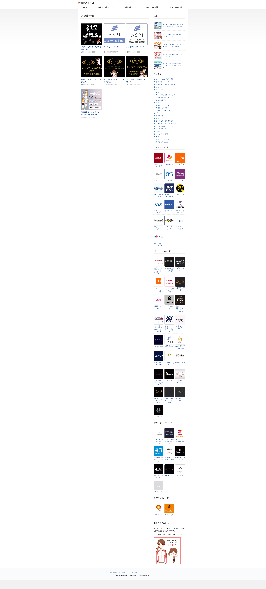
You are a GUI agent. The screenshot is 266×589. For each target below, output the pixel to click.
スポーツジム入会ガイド (105, 7)
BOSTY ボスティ (169, 307)
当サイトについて (124, 572)
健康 (157, 118)
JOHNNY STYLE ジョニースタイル (158, 382)
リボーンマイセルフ (180, 327)
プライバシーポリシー (149, 572)
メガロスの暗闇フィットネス (169, 441)
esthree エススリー (158, 347)
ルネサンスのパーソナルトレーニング (169, 290)
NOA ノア (158, 492)
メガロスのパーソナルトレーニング (169, 270)
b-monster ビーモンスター (169, 458)
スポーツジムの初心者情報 (165, 79)
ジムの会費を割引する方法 (165, 121)
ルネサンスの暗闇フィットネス (180, 441)
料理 (157, 137)
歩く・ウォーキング (164, 110)
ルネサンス (169, 164)
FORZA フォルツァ (180, 363)
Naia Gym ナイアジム (158, 363)
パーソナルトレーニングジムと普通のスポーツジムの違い (173, 45)
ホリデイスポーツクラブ (158, 244)
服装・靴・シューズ (162, 82)
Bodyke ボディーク (169, 381)
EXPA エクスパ (169, 476)
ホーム (85, 7)
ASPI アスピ (169, 346)
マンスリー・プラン (111, 47)
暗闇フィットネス (163, 97)
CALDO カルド (169, 516)
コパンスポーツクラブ (180, 228)
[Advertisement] (133, 584)
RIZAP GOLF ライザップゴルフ (158, 400)
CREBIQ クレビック (158, 307)
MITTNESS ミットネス (158, 476)
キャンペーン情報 (162, 134)
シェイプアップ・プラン (135, 47)
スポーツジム (162, 92)
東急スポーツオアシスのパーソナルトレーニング (180, 309)
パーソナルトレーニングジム (167, 95)
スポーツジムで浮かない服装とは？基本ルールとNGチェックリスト (173, 65)
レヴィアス (158, 416)
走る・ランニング (163, 108)
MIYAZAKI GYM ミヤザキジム (169, 400)
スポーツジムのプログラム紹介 (166, 123)
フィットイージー (158, 228)
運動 (157, 102)
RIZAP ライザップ (180, 289)
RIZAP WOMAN (180, 381)
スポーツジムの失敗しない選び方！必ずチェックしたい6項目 (173, 25)
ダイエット (159, 116)
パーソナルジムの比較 (176, 7)
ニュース (159, 87)
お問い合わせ (136, 572)
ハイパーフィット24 (169, 228)
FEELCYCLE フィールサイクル (158, 441)
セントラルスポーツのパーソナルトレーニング (158, 329)
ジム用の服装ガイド (130, 7)
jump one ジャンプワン (180, 458)
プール (158, 113)
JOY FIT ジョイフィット (169, 195)
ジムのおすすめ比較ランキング (166, 84)
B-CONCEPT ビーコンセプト (169, 364)
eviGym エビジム (180, 399)
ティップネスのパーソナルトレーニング (158, 290)
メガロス (159, 180)
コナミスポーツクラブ (158, 165)
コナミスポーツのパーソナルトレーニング (158, 271)
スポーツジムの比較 (152, 7)
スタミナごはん (163, 142)
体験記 (158, 131)
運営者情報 (113, 572)
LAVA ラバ (158, 515)
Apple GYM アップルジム (180, 347)
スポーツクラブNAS (158, 212)
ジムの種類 (159, 89)
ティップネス (180, 164)
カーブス (180, 180)
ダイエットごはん (163, 139)
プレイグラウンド (180, 476)
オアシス (169, 180)
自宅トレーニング (163, 105)
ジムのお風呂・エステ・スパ (165, 126)
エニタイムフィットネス (180, 212)
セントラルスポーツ (158, 195)
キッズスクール (161, 129)
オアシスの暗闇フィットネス (158, 459)
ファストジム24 (169, 212)
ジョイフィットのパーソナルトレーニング (169, 329)
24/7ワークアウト (180, 269)
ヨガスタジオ (162, 100)
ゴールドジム (180, 194)
